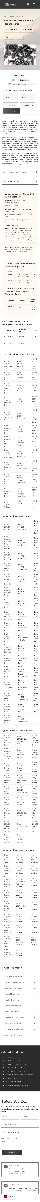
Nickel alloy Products (15, 16)
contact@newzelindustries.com (24, 84)
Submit (10, 111)
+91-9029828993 (23, 80)
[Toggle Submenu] (34, 977)
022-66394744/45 (17, 1174)
